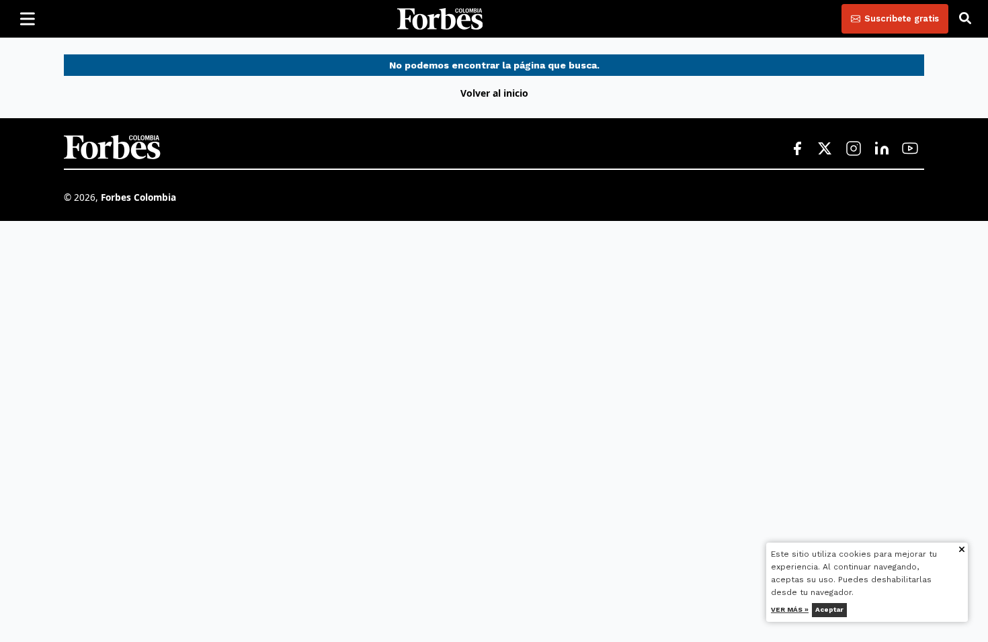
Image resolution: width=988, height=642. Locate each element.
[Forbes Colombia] (440, 19)
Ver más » (790, 609)
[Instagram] (854, 149)
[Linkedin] (882, 149)
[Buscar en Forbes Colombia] (965, 19)
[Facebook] (797, 149)
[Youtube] (910, 149)
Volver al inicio (494, 93)
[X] (825, 149)
